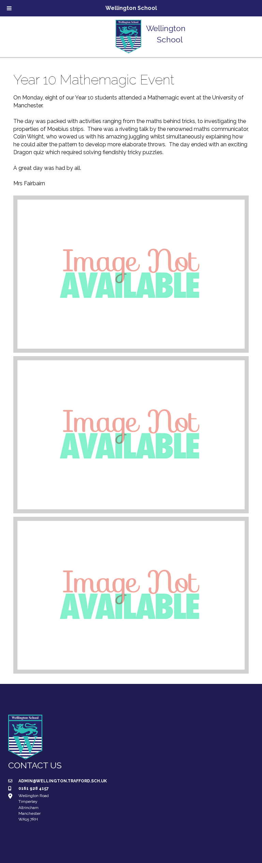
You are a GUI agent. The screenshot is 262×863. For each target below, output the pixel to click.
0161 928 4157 (33, 788)
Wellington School (131, 8)
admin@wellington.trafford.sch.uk (62, 781)
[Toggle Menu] (9, 8)
